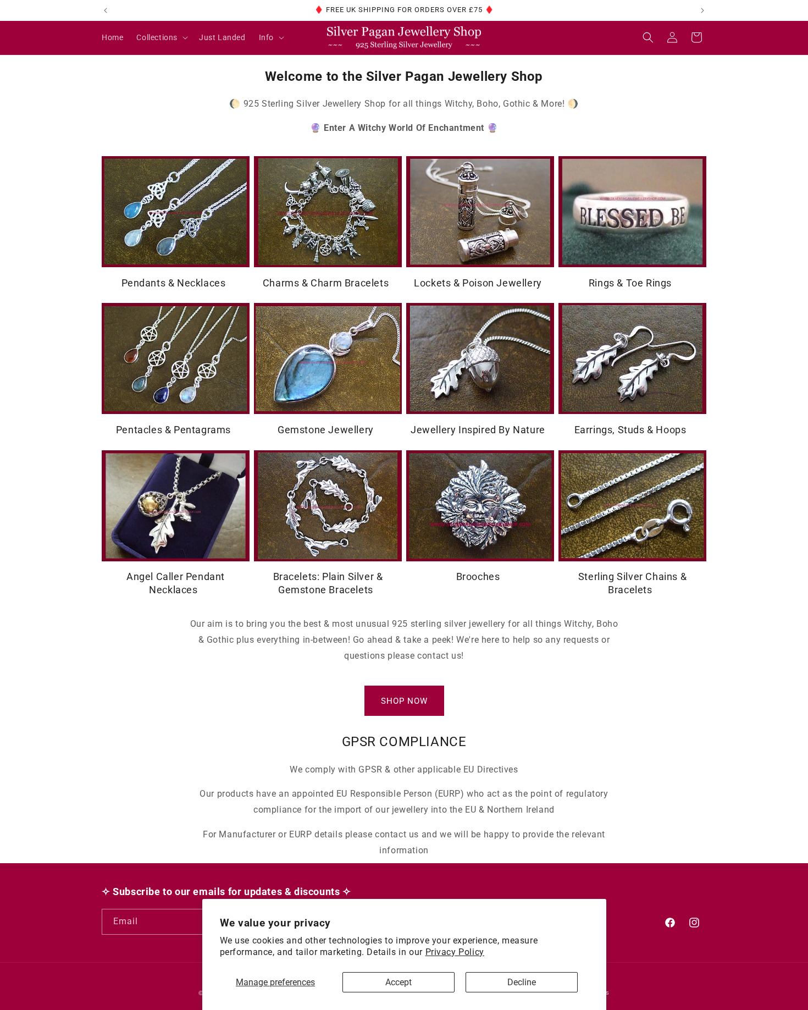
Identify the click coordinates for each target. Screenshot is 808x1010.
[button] (161, 37)
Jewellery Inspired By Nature (478, 429)
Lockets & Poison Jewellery (478, 283)
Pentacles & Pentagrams (173, 429)
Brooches (478, 576)
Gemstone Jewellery (326, 429)
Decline (521, 982)
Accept (398, 982)
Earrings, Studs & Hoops (630, 429)
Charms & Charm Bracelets (326, 283)
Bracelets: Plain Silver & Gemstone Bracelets (328, 583)
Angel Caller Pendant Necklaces (175, 583)
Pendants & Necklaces (173, 283)
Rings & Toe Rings (630, 283)
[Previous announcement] (105, 10)
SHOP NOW (404, 701)
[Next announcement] (702, 10)
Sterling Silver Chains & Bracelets (632, 583)
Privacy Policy (454, 952)
